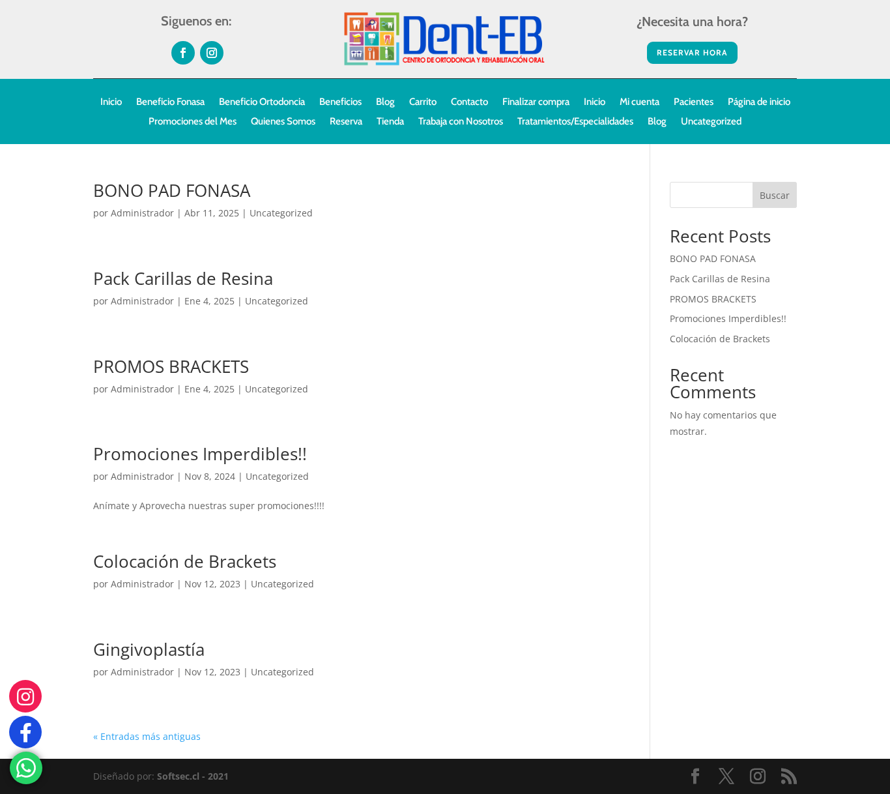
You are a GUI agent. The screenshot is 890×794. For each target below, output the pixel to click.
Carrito (423, 102)
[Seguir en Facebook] (183, 53)
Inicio (111, 102)
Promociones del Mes (193, 122)
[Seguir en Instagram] (211, 53)
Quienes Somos (283, 122)
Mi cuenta (639, 102)
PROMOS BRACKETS (171, 366)
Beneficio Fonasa (170, 102)
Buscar (775, 195)
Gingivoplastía (149, 649)
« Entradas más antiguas (147, 736)
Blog (385, 102)
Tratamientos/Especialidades (575, 122)
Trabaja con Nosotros (460, 122)
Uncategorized (711, 122)
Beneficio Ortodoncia (262, 102)
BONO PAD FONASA (171, 190)
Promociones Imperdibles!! (200, 453)
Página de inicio (759, 102)
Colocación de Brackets (184, 561)
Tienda (390, 122)
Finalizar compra (535, 102)
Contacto (469, 102)
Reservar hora (692, 52)
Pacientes (693, 102)
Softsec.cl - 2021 (193, 776)
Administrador (142, 213)
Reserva (346, 122)
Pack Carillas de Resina (183, 278)
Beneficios (340, 102)
